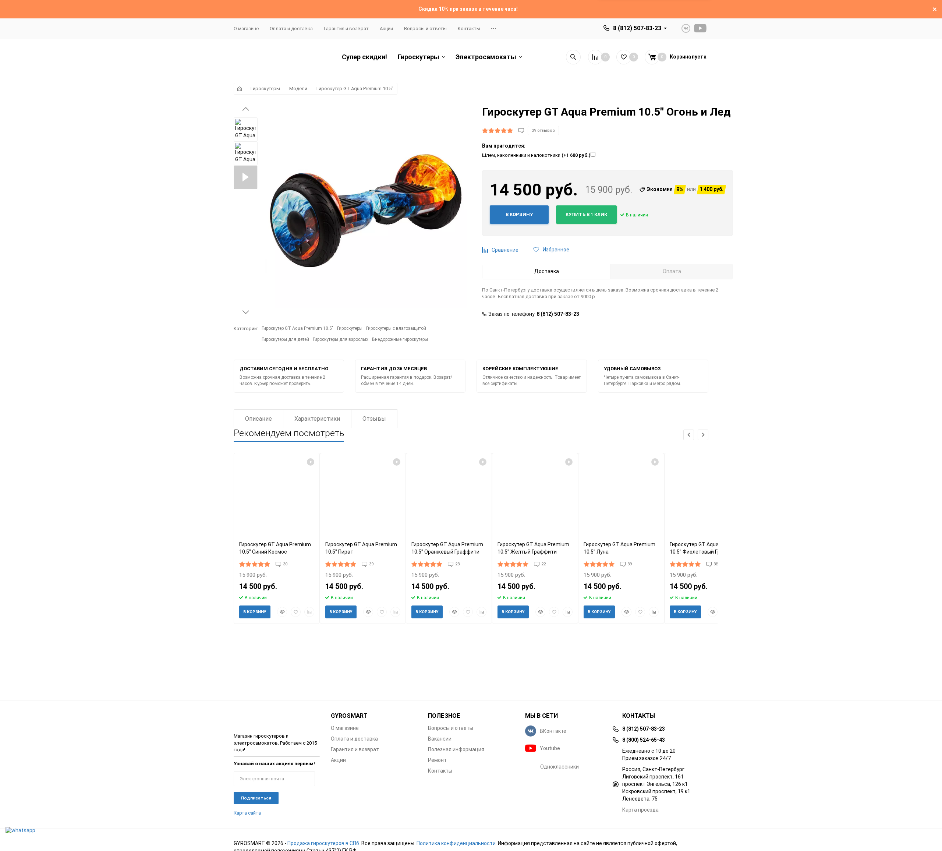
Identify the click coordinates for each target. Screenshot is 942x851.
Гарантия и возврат (346, 28)
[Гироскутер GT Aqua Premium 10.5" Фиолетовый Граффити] (707, 494)
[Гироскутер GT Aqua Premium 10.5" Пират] (363, 494)
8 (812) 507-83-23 (637, 28)
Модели (298, 88)
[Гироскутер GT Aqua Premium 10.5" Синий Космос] (276, 494)
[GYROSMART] (277, 718)
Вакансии (439, 738)
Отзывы (374, 418)
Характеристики (317, 418)
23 (457, 564)
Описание (258, 418)
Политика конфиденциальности (456, 843)
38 (715, 564)
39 (371, 564)
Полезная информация (456, 749)
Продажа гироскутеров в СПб (323, 843)
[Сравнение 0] (595, 57)
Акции (386, 28)
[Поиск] (573, 57)
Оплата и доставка (291, 28)
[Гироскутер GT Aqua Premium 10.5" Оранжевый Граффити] (449, 494)
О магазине (246, 28)
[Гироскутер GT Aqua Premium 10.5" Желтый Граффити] (535, 494)
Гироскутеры (265, 88)
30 (285, 564)
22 (543, 564)
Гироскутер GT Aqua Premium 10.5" (354, 88)
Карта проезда (640, 810)
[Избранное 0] (623, 57)
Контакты (469, 28)
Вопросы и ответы (425, 28)
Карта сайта (247, 813)
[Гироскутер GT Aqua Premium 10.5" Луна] (621, 494)
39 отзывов (543, 130)
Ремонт (437, 760)
